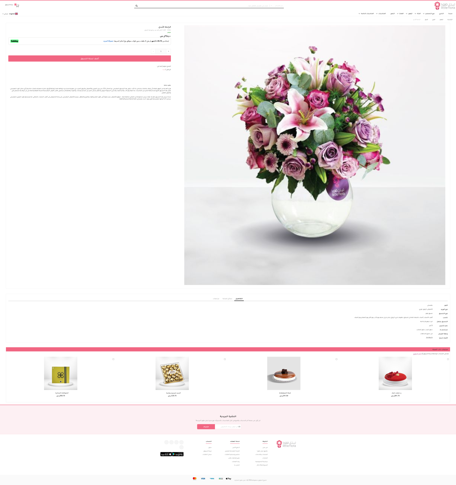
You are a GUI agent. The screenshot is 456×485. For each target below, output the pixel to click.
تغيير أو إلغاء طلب (234, 458)
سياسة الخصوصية (262, 461)
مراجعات (216, 298)
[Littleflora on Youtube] (166, 442)
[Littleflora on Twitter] (176, 442)
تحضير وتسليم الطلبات (232, 454)
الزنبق (426, 19)
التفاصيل (239, 298)
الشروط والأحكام (262, 465)
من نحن (265, 447)
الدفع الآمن (236, 447)
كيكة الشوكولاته (285, 393)
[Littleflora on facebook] (181, 442)
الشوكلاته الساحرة (61, 393)
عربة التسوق (207, 451)
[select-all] (417, 354)
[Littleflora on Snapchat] (181, 447)
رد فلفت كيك (396, 393)
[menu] (304, 13)
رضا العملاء (236, 461)
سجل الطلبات (207, 454)
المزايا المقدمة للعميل (232, 451)
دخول (210, 447)
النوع (433, 19)
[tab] (239, 298)
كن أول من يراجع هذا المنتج (153, 30)
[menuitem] (450, 13)
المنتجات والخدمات (261, 454)
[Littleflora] (445, 6)
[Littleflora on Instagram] (171, 442)
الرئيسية (450, 19)
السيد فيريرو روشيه (173, 393)
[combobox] (209, 5)
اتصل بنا (237, 465)
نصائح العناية (227, 298)
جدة (164, 69)
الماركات (265, 458)
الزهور (441, 19)
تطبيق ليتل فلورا (262, 451)
